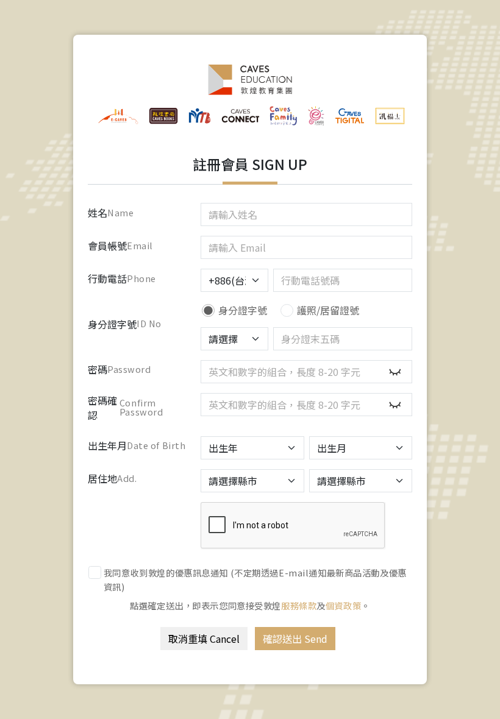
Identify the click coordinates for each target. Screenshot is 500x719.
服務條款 (298, 605)
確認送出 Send (295, 638)
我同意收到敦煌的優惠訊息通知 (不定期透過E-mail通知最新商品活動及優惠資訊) (255, 579)
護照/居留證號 (328, 310)
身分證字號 (242, 310)
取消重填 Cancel (204, 638)
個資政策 (343, 605)
